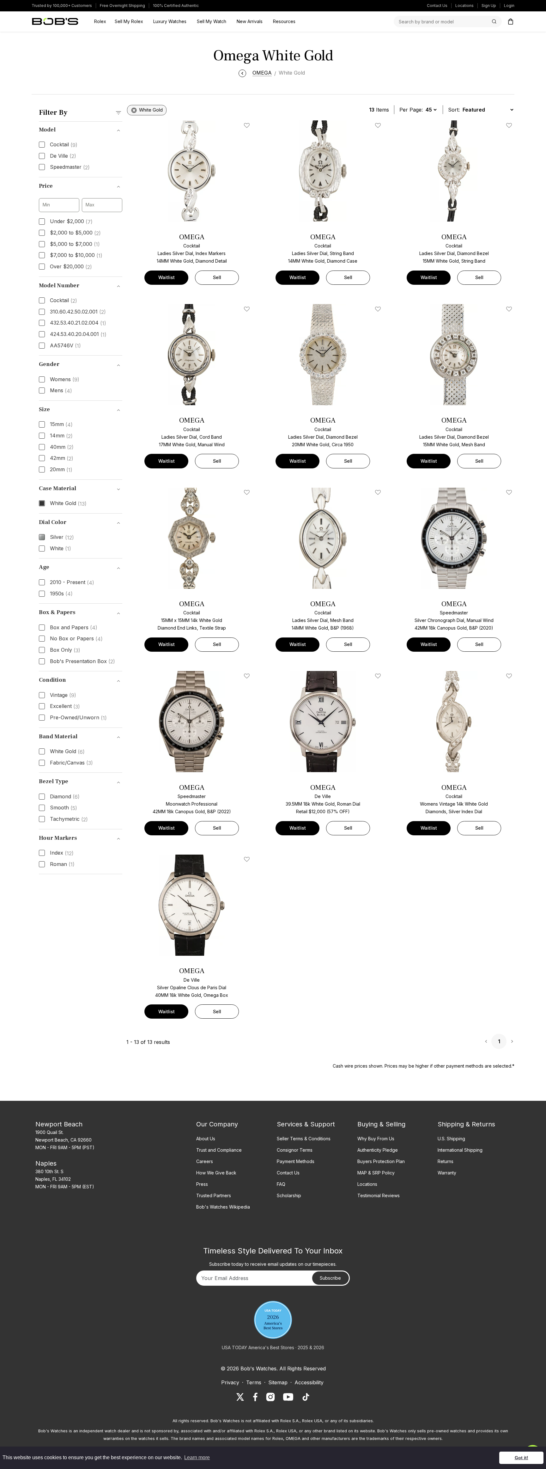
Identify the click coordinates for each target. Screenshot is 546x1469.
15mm (61, 424)
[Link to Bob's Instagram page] (270, 1397)
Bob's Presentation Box (82, 661)
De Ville (63, 156)
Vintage (63, 695)
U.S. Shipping (451, 1138)
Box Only (65, 650)
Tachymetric (69, 819)
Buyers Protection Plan (381, 1161)
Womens (64, 379)
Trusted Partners (213, 1195)
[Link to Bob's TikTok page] (306, 1397)
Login (509, 5)
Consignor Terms (294, 1150)
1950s (61, 593)
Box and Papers (73, 627)
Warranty (447, 1172)
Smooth (63, 807)
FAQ (281, 1184)
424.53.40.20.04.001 (78, 334)
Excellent (65, 706)
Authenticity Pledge (377, 1150)
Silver (62, 537)
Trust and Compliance (219, 1150)
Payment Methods (295, 1161)
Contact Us (437, 5)
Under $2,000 (71, 221)
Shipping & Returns (466, 1124)
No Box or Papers (76, 638)
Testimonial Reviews (378, 1195)
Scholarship (289, 1195)
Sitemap (278, 1382)
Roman (62, 864)
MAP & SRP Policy (376, 1172)
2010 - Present (72, 582)
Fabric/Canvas (71, 762)
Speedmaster (70, 167)
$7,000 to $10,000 (76, 255)
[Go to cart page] (510, 21)
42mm (61, 458)
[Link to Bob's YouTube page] (288, 1397)
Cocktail (63, 144)
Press (202, 1184)
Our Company (217, 1124)
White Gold (68, 503)
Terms (253, 1382)
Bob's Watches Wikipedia (223, 1207)
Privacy (230, 1382)
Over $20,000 (71, 266)
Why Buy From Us (375, 1138)
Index (62, 853)
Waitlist (166, 277)
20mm (61, 469)
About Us (205, 1138)
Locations (464, 5)
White (60, 548)
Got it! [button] (521, 1457)
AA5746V (65, 345)
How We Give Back (216, 1172)
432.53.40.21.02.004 (78, 323)
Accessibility (309, 1382)
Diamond (65, 796)
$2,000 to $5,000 (75, 232)
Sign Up (489, 5)
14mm (61, 435)
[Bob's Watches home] (55, 21)
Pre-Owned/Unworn (78, 717)
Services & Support (306, 1124)
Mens (61, 390)
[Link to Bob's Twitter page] (240, 1397)
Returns (445, 1161)
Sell (217, 277)
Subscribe (330, 1278)
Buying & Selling (381, 1124)
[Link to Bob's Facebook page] (255, 1397)
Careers (204, 1161)
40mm (62, 447)
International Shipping (460, 1150)
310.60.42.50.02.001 (78, 311)
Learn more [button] (197, 1457)
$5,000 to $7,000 (75, 244)
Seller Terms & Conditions (304, 1138)
